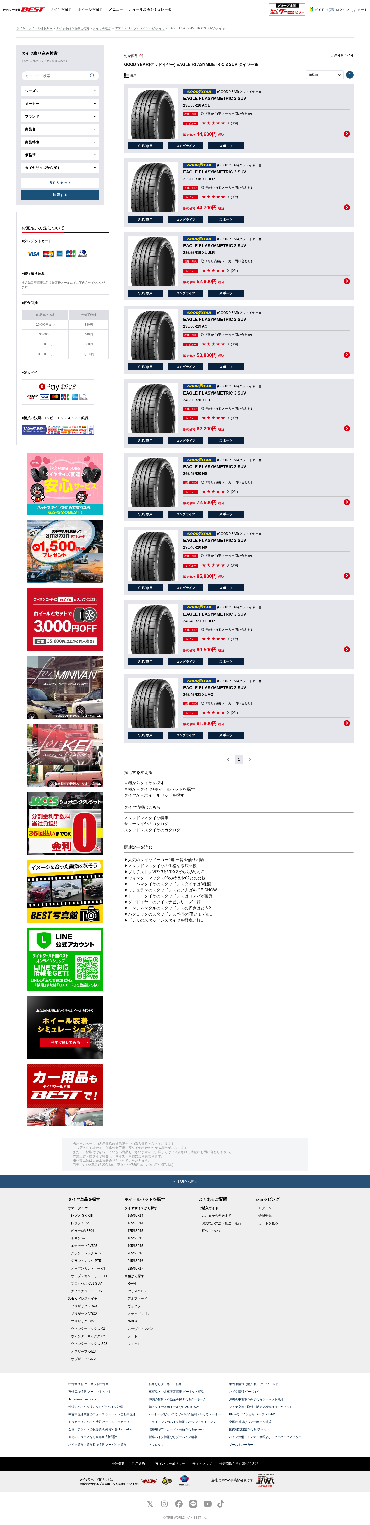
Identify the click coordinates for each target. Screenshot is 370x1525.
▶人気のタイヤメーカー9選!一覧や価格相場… (166, 860)
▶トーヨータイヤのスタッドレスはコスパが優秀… (170, 896)
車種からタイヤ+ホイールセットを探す (159, 789)
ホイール (90, 9)
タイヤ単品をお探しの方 (72, 28)
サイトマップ (202, 1464)
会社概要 (118, 1464)
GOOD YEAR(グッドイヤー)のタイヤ (140, 28)
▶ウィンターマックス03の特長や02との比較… (167, 878)
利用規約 (138, 1464)
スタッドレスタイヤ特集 (146, 818)
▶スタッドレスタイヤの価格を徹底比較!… (163, 866)
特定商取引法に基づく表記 (238, 1464)
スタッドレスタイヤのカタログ (152, 830)
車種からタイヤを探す (144, 783)
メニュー (116, 9)
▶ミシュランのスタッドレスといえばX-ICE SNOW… (172, 890)
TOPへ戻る (187, 1181)
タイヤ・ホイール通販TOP (34, 28)
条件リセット (60, 183)
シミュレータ (150, 9)
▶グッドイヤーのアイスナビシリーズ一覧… (164, 902)
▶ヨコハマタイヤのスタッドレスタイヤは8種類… (169, 884)
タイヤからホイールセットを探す (154, 795)
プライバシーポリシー (168, 1464)
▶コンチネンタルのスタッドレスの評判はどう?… (169, 908)
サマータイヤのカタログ (146, 824)
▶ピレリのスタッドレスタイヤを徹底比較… (164, 920)
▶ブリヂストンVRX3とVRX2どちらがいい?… (166, 872)
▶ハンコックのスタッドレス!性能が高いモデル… (169, 914)
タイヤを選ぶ (102, 28)
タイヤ (60, 9)
